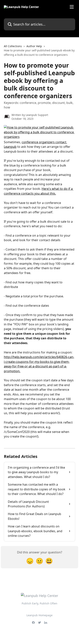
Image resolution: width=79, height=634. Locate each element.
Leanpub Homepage (39, 615)
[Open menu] (71, 7)
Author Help (34, 46)
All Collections (13, 46)
